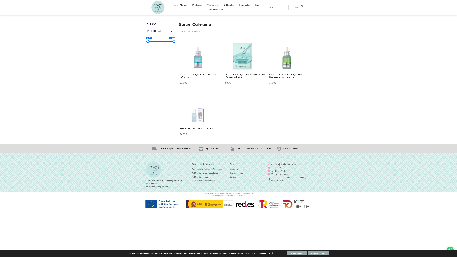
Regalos (230, 5)
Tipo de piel (212, 5)
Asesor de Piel (216, 10)
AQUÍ (271, 253)
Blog (257, 5)
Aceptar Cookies (297, 253)
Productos (197, 5)
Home (175, 5)
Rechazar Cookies (318, 253)
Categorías (153, 31)
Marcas (183, 5)
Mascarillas (244, 5)
